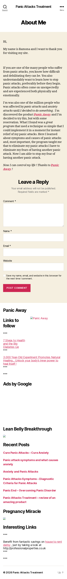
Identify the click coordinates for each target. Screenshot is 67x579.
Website (7, 260)
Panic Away (42, 114)
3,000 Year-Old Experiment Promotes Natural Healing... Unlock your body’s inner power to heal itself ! (31, 360)
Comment (9, 201)
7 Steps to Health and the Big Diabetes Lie (14, 344)
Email (7, 246)
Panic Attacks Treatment (33, 6)
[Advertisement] (18, 405)
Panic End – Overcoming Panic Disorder (29, 490)
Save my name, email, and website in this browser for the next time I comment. (33, 277)
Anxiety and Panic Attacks (20, 471)
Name (7, 231)
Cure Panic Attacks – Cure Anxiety (26, 452)
